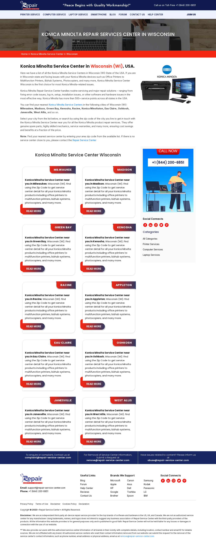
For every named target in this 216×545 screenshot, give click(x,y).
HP (111, 488)
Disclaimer (55, 504)
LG (145, 491)
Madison (124, 170)
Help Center (155, 14)
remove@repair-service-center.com (107, 460)
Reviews (84, 491)
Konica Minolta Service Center (47, 53)
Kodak (147, 484)
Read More (33, 211)
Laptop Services (151, 254)
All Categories (150, 238)
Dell (129, 488)
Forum (123, 14)
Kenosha (124, 227)
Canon (130, 480)
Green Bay (63, 227)
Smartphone (99, 14)
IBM (146, 495)
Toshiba (131, 491)
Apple (113, 484)
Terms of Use (41, 504)
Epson (130, 495)
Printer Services (151, 244)
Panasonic (149, 488)
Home (24, 53)
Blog (113, 14)
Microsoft (115, 480)
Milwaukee (63, 170)
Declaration (84, 504)
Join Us (191, 14)
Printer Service (30, 14)
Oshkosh (124, 343)
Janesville (63, 400)
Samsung (148, 480)
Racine (66, 285)
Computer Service (54, 14)
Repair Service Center (84, 140)
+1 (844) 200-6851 (186, 5)
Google (114, 491)
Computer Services (153, 249)
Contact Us (137, 14)
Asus (129, 484)
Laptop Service (78, 14)
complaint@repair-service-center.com (48, 457)
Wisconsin (72, 53)
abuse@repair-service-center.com (168, 460)
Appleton (124, 285)
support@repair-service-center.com (46, 487)
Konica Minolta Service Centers (66, 104)
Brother (114, 495)
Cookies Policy (69, 504)
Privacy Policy (26, 504)
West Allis (123, 400)
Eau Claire (63, 343)
